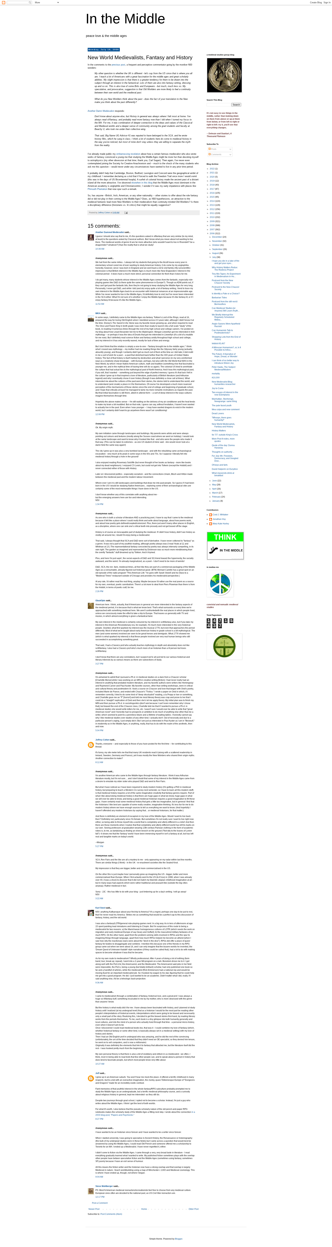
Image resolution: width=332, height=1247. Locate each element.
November (217, 241)
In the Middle (125, 18)
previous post (118, 64)
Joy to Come (218, 388)
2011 (212, 213)
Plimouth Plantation (97, 189)
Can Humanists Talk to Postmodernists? (222, 331)
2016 (212, 193)
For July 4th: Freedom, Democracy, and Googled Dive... (225, 458)
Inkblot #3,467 (218, 343)
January (216, 501)
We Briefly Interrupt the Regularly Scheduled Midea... (223, 317)
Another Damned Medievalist (109, 232)
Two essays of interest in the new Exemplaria (225, 393)
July (214, 257)
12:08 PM (99, 414)
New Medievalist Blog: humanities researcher (224, 383)
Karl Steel (100, 908)
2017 (212, 189)
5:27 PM (99, 846)
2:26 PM (99, 591)
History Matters (219, 430)
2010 (212, 217)
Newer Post (94, 1209)
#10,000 (216, 377)
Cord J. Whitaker (220, 514)
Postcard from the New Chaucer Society (222, 281)
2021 (212, 172)
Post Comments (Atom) (111, 1214)
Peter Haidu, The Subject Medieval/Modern (223, 368)
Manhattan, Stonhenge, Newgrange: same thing (224, 400)
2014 (212, 201)
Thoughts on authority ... (223, 452)
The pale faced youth (222, 405)
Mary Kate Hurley (221, 523)
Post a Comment (100, 1203)
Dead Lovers (218, 413)
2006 (212, 233)
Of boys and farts (220, 465)
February (216, 497)
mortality (216, 373)
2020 (212, 177)
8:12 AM (99, 762)
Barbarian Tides (219, 297)
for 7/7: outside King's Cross (225, 435)
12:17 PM (99, 1197)
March (215, 493)
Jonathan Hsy (219, 519)
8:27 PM (99, 1119)
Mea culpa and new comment (225, 409)
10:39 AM (99, 249)
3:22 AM (99, 898)
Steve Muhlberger (104, 1186)
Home (144, 1209)
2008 (212, 225)
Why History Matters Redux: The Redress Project (225, 268)
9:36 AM (99, 982)
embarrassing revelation (128, 154)
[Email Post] (126, 212)
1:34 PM (99, 504)
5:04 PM (99, 730)
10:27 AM (99, 1064)
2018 (212, 185)
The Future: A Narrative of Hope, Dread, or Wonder (224, 355)
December (217, 237)
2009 (212, 221)
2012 (212, 209)
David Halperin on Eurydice (225, 469)
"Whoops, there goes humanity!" (221, 418)
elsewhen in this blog (142, 182)
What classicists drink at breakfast (223, 474)
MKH (97, 313)
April (214, 489)
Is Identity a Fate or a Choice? (226, 293)
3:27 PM (99, 664)
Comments (216, 154)
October (216, 245)
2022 (212, 169)
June (214, 480)
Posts (213, 149)
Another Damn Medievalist (101, 111)
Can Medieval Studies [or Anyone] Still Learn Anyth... (225, 309)
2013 (212, 205)
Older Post (194, 1209)
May (214, 484)
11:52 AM (99, 304)
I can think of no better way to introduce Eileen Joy (225, 361)
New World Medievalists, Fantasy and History (223, 425)
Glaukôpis (100, 600)
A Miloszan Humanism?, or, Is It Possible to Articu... (226, 348)
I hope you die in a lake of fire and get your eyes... (225, 262)
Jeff (97, 1073)
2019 (212, 181)
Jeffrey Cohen (102, 740)
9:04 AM (99, 1177)
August (215, 253)
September (217, 249)
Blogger (178, 1239)
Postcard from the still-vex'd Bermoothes (224, 302)
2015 (212, 197)
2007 (212, 229)
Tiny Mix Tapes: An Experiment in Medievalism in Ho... (226, 275)
